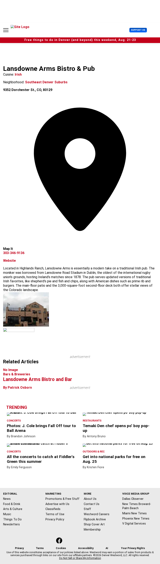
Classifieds (52, 509)
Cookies (61, 548)
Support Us (138, 30)
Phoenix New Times (135, 518)
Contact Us (91, 504)
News (7, 498)
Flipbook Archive (95, 519)
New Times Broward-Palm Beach (136, 506)
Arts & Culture (12, 509)
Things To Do (12, 519)
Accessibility (86, 548)
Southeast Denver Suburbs (46, 82)
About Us (90, 498)
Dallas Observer (133, 498)
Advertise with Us (57, 504)
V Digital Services (134, 523)
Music (7, 514)
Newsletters (11, 524)
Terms (40, 548)
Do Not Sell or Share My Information (80, 558)
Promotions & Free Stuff (62, 498)
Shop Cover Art (94, 524)
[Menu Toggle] (6, 30)
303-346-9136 (13, 253)
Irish (18, 74)
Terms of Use (54, 514)
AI (107, 548)
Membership (92, 529)
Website (9, 261)
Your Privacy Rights (133, 548)
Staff (87, 509)
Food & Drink (11, 504)
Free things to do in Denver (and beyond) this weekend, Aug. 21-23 (80, 40)
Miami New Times (134, 513)
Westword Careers (96, 514)
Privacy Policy (54, 519)
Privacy (19, 548)
